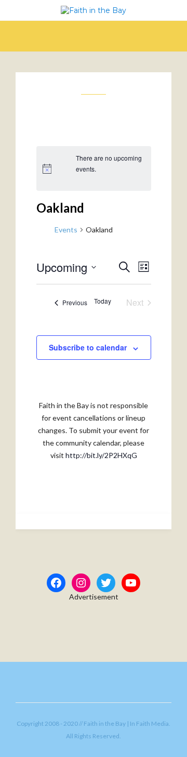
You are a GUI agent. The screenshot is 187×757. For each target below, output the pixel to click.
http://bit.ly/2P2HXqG (101, 455)
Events (66, 229)
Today (102, 301)
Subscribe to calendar (88, 347)
